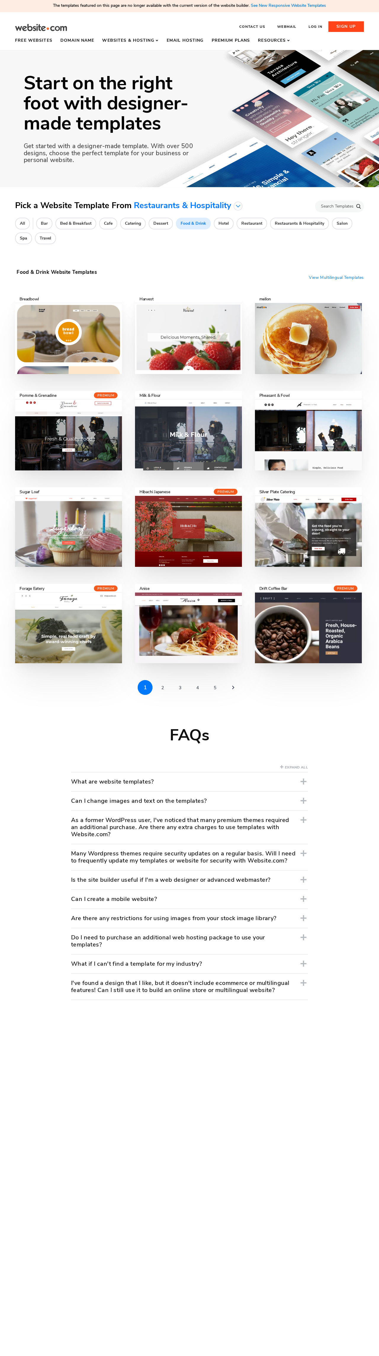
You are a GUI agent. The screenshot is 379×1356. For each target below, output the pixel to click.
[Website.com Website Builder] (41, 27)
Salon (342, 223)
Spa (23, 238)
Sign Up (346, 26)
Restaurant (251, 223)
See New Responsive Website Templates (288, 5)
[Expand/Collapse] (303, 781)
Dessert (160, 223)
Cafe (108, 223)
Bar (44, 223)
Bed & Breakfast (75, 223)
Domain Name (77, 40)
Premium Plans (231, 40)
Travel (45, 238)
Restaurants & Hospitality (299, 223)
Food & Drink (193, 223)
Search (358, 206)
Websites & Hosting (128, 40)
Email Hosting (185, 40)
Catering (133, 223)
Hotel (224, 223)
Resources (272, 40)
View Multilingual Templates (336, 277)
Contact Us (252, 26)
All (22, 223)
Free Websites (33, 40)
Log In (315, 26)
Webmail (286, 26)
